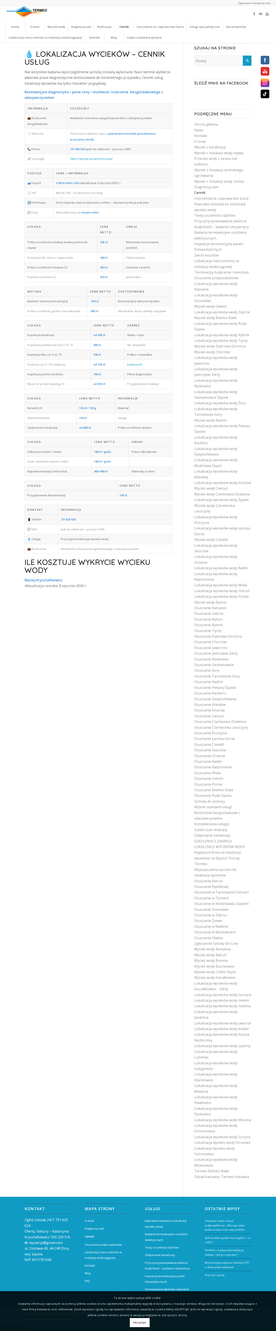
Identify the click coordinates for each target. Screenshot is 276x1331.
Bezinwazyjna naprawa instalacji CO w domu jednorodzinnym (227, 1264)
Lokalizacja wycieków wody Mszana (222, 1120)
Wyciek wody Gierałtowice (214, 977)
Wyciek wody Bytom (210, 602)
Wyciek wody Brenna (211, 960)
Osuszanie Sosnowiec (211, 909)
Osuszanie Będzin (208, 681)
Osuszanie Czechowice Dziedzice (220, 721)
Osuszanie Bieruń (208, 881)
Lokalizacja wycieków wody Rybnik (221, 335)
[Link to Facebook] (254, 14)
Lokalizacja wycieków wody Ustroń (222, 590)
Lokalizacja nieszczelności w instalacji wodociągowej (103, 1255)
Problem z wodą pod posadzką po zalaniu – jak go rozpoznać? (224, 1252)
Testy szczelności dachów (214, 215)
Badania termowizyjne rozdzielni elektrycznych (166, 1237)
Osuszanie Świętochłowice (215, 699)
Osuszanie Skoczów (210, 750)
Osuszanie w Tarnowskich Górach (221, 892)
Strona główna (206, 124)
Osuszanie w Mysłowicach (215, 932)
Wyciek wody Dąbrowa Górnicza (220, 346)
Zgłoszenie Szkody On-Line (254, 3)
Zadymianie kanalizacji (212, 835)
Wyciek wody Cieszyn (211, 488)
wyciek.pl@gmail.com (46, 1242)
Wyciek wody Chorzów (212, 352)
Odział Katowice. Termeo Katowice (221, 1176)
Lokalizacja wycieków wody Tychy (221, 340)
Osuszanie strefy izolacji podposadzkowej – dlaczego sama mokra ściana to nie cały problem (225, 1225)
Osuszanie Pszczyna (210, 733)
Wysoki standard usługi (213, 807)
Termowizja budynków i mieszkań (221, 272)
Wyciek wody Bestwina (212, 949)
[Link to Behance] (260, 14)
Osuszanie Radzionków (213, 767)
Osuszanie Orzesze (209, 755)
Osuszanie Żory (206, 670)
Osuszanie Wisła (207, 773)
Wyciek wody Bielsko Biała (215, 317)
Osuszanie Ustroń (208, 778)
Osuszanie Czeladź (209, 744)
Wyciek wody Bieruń (210, 955)
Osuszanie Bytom (208, 619)
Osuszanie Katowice (210, 608)
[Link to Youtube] (267, 14)
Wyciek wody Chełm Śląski (215, 972)
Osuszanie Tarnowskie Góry (217, 676)
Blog (87, 1273)
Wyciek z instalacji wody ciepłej (218, 153)
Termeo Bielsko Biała (211, 1171)
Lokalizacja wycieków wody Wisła (220, 585)
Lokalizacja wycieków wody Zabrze (222, 312)
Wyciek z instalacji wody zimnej (219, 181)
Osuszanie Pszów (208, 784)
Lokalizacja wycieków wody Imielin (221, 1000)
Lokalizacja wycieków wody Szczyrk (222, 1137)
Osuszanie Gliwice (208, 938)
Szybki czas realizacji (210, 829)
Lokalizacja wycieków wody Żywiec (221, 499)
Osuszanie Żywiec (208, 920)
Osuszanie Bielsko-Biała (213, 790)
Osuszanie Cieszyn (209, 716)
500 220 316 (60, 1237)
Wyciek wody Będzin (210, 420)
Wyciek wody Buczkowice (214, 966)
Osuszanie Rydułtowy (211, 886)
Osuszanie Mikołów (210, 704)
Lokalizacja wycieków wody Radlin (221, 568)
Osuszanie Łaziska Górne (214, 738)
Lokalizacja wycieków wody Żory (220, 403)
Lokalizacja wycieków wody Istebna (222, 1006)
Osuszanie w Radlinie (211, 926)
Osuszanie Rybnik (208, 625)
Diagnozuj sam (206, 187)
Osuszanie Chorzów (210, 642)
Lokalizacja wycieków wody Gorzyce (222, 994)
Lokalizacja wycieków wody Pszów (221, 596)
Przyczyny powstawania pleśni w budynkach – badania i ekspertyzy (167, 1265)
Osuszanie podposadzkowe (216, 278)
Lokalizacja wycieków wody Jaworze (222, 1023)
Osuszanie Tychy (207, 630)
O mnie (200, 141)
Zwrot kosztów (206, 255)
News (198, 130)
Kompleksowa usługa (211, 824)
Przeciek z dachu (214, 1275)
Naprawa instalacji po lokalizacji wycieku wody (166, 1223)
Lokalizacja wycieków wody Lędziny (222, 1045)
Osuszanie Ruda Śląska (212, 795)
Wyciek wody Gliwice (210, 306)
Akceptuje (139, 1322)
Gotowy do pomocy (209, 801)
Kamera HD (134, 364)
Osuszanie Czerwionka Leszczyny (221, 727)
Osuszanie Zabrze (208, 613)
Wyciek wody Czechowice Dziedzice (222, 494)
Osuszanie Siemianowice (214, 664)
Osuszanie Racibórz (210, 693)
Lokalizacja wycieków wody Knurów (222, 482)
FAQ (87, 1281)
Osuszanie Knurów (209, 710)
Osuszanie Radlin (208, 761)
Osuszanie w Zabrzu (210, 915)
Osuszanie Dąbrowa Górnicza (218, 636)
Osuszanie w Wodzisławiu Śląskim (221, 903)
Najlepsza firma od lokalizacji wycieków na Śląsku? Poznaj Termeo (217, 858)
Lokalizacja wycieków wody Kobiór (221, 1028)
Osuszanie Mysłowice (211, 659)
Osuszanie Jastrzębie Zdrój (216, 653)
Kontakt (200, 135)
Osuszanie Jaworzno (210, 647)
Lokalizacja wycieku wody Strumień (222, 1142)
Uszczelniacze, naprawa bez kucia (221, 198)
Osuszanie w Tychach (211, 898)
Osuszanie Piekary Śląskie (215, 687)
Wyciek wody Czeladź (211, 539)
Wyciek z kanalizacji (210, 147)
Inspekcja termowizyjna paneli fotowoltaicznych (165, 1279)
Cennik (199, 192)
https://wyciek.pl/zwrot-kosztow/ (91, 159)
